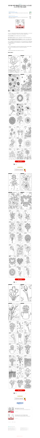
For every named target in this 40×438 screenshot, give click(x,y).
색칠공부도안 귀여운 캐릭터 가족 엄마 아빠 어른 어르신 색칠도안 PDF (24, 429)
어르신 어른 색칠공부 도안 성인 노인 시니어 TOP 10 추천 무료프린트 (24, 428)
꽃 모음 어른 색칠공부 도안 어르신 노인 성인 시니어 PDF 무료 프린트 (20, 6)
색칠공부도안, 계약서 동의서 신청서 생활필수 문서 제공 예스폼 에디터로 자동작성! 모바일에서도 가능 (18, 13)
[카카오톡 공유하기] (20, 171)
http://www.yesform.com (11, 11)
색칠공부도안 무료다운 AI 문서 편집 (13, 12)
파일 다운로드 (20, 161)
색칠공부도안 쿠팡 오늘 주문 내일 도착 (13, 16)
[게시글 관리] (10, 422)
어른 (10, 426)
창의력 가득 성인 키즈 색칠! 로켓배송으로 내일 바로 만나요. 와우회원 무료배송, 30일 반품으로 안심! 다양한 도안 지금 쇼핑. (18, 17)
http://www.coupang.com (11, 15)
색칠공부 (9, 426)
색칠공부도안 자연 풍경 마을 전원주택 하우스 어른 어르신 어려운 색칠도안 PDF (11, 429)
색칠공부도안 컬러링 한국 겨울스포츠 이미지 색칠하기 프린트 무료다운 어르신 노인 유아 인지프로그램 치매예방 (11, 428)
